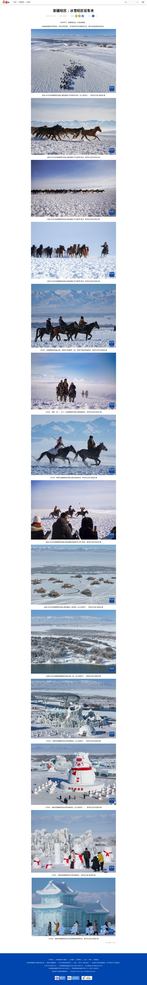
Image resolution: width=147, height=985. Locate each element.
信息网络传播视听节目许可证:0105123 (59, 968)
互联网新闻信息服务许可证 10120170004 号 (71, 965)
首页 (15, 2)
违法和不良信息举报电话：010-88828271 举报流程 (105, 962)
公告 (85, 959)
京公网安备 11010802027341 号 (94, 965)
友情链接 (96, 959)
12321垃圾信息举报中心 (64, 962)
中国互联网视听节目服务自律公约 (35, 962)
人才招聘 (71, 959)
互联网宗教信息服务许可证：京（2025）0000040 (85, 968)
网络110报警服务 (51, 962)
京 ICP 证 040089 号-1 (50, 965)
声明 (90, 959)
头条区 (28, 2)
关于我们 (51, 959)
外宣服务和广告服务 (61, 959)
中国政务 (21, 2)
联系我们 (78, 959)
